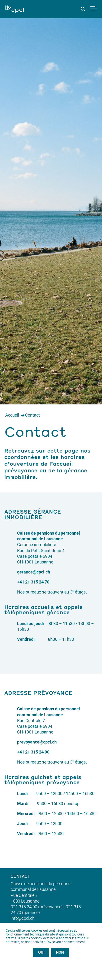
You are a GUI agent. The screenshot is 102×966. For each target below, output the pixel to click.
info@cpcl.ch (23, 918)
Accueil (12, 415)
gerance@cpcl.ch (33, 571)
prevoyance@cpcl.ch (37, 741)
